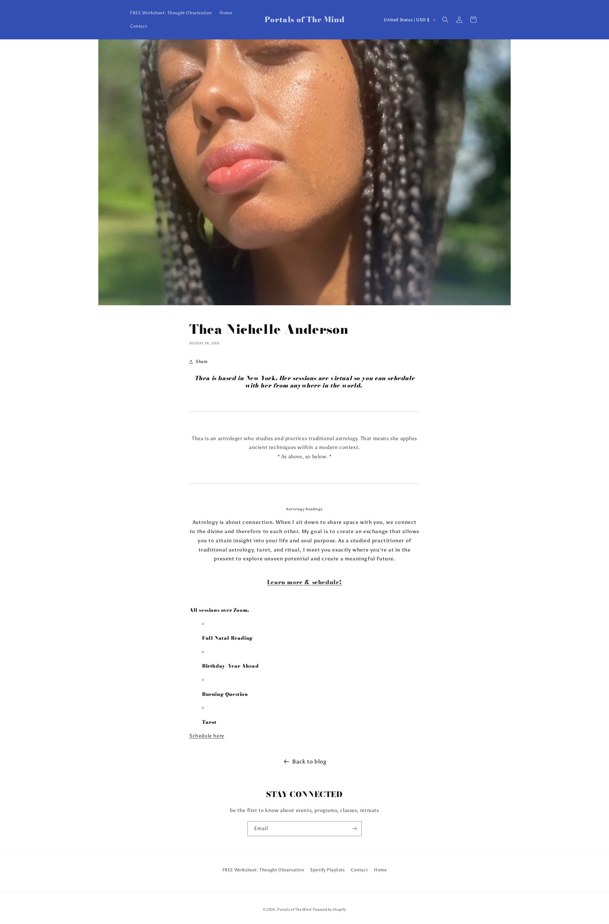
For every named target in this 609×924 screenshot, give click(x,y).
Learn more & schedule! (304, 582)
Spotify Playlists (327, 870)
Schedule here (206, 736)
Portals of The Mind (294, 910)
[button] (445, 20)
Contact (359, 870)
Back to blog (309, 761)
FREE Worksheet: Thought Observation (263, 870)
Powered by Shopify (329, 910)
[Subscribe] (354, 828)
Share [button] (202, 361)
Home (380, 870)
